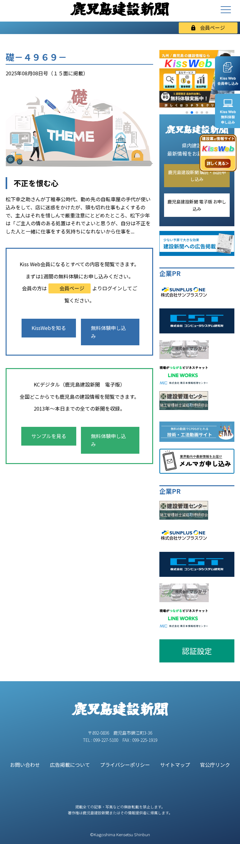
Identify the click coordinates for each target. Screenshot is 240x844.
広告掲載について (70, 764)
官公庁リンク (215, 764)
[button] (187, 112)
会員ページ (212, 27)
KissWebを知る (49, 328)
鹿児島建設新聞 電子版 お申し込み (197, 205)
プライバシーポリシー (125, 764)
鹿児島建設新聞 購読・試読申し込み (197, 175)
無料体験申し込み (108, 332)
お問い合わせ (25, 764)
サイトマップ (175, 764)
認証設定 (197, 650)
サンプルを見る (48, 436)
